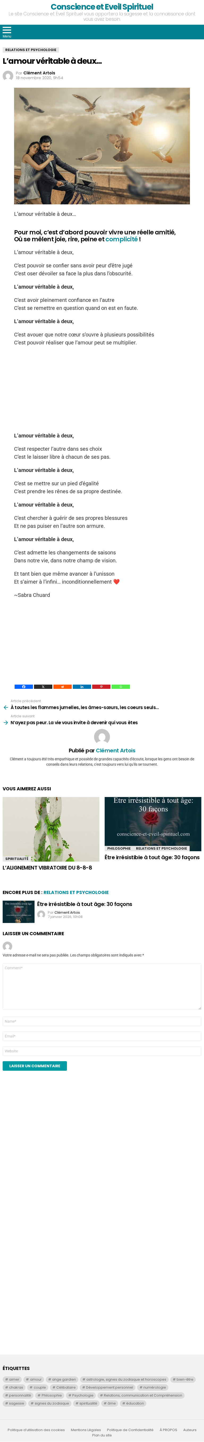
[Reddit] (62, 687)
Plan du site (102, 1435)
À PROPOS (168, 1430)
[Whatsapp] (121, 687)
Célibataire (66, 1387)
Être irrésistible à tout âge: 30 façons (152, 857)
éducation (135, 1403)
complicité (121, 239)
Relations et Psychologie (161, 848)
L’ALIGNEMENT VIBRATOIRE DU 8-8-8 (47, 867)
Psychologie (83, 1395)
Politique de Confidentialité (130, 1430)
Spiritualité (16, 858)
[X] (43, 687)
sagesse (16, 1403)
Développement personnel (109, 1387)
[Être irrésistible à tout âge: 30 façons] (153, 824)
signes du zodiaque (52, 1403)
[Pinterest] (101, 687)
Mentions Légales (86, 1430)
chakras (16, 1387)
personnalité (20, 1395)
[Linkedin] (82, 687)
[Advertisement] (102, 389)
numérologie (154, 1387)
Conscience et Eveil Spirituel (102, 6)
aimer (14, 1379)
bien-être (185, 1379)
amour (36, 1379)
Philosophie (119, 848)
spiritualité (88, 1403)
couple (40, 1387)
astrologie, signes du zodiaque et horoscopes (126, 1379)
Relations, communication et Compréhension (143, 1395)
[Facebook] (24, 687)
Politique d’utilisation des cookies (36, 1430)
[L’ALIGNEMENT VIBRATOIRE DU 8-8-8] (51, 829)
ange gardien (64, 1379)
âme (112, 1403)
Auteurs (190, 1430)
